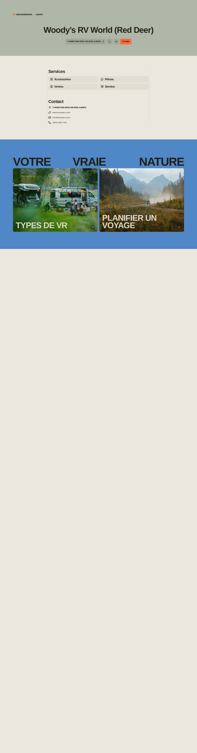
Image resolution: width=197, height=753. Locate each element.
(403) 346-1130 (59, 123)
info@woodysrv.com (61, 118)
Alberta (39, 15)
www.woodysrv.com (61, 113)
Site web (125, 41)
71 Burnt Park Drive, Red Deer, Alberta (84, 41)
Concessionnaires (24, 15)
